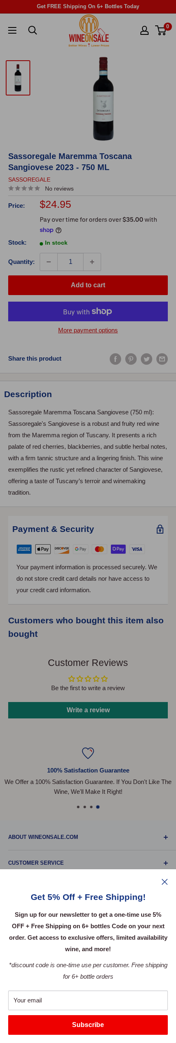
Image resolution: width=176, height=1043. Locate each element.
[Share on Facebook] (115, 359)
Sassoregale (29, 179)
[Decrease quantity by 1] (48, 261)
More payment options (88, 330)
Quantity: (21, 261)
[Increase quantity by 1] (92, 261)
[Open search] (32, 30)
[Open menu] (12, 30)
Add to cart (88, 285)
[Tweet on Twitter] (146, 359)
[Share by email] (162, 359)
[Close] (165, 881)
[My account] (144, 30)
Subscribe (88, 1024)
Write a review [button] (88, 710)
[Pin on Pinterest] (131, 359)
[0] (161, 30)
